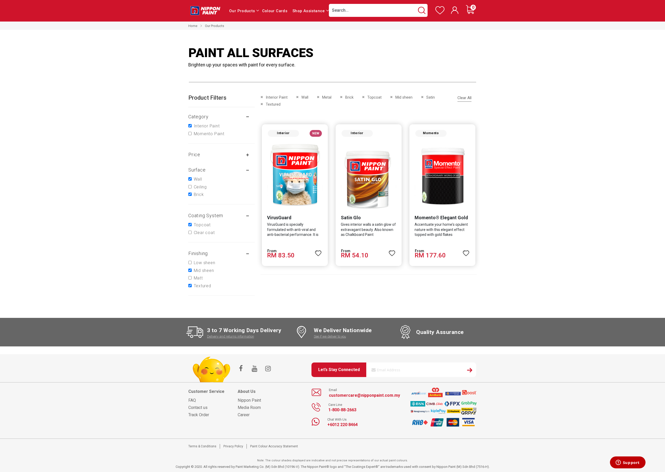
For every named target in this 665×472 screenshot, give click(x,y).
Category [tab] (198, 116)
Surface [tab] (197, 170)
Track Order (198, 414)
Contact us (198, 407)
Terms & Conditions (202, 446)
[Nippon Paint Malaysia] (205, 10)
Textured (202, 285)
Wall (198, 179)
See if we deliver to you (330, 336)
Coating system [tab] (205, 215)
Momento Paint (209, 133)
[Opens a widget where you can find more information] (628, 462)
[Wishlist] (439, 13)
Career (244, 414)
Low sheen (204, 262)
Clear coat (204, 232)
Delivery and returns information (230, 336)
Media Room (249, 407)
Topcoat (202, 224)
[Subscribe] (469, 371)
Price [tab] (194, 154)
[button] (318, 251)
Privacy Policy (233, 446)
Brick (199, 194)
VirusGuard (279, 217)
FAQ (192, 400)
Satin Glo (351, 217)
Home (192, 26)
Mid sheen (204, 270)
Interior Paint (207, 126)
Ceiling (200, 186)
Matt (198, 278)
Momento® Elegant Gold (441, 217)
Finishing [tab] (198, 253)
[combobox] (378, 10)
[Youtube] (254, 369)
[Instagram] (268, 369)
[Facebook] (241, 369)
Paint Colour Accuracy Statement (274, 446)
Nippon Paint (249, 400)
